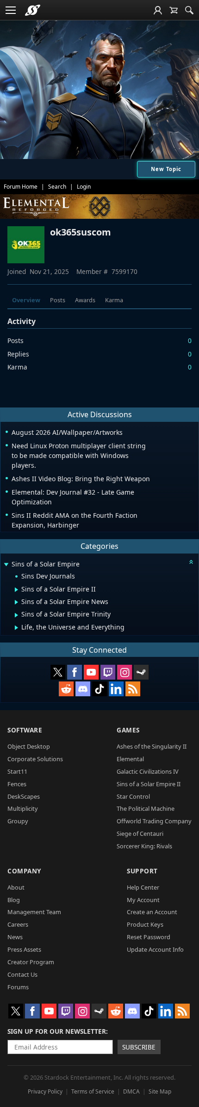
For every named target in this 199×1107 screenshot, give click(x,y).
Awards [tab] (85, 300)
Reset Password (148, 937)
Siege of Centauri (140, 833)
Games (128, 729)
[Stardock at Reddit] (66, 689)
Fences (16, 784)
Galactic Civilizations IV (148, 771)
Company (24, 870)
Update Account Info (155, 949)
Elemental (130, 759)
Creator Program (30, 962)
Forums (18, 987)
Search (57, 187)
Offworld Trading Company (154, 821)
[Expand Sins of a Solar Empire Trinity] (16, 615)
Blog (13, 900)
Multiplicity (22, 808)
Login (84, 187)
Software (24, 729)
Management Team (34, 912)
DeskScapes (23, 796)
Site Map (160, 1091)
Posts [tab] (57, 300)
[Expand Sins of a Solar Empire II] (16, 589)
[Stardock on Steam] (141, 672)
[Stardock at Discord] (83, 689)
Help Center (143, 887)
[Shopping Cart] (173, 10)
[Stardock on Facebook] (74, 672)
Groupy (17, 821)
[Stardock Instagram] (124, 672)
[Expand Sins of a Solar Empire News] (16, 602)
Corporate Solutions (35, 759)
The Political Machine (145, 808)
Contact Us (22, 974)
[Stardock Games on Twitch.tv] (108, 672)
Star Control (133, 796)
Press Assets (24, 949)
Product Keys (145, 924)
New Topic (166, 168)
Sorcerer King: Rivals (144, 846)
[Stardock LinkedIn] (116, 689)
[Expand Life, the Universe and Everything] (16, 627)
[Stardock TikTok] (99, 689)
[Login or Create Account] (158, 10)
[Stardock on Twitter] (58, 672)
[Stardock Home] (32, 10)
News (15, 937)
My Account (143, 900)
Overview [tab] (26, 300)
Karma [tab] (114, 300)
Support (142, 870)
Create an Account (152, 912)
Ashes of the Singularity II (152, 746)
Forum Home (20, 187)
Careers (17, 924)
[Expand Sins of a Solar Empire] (6, 564)
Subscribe (138, 1047)
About (16, 887)
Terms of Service (92, 1091)
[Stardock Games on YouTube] (91, 672)
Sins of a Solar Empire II (148, 784)
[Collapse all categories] (191, 561)
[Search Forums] (189, 10)
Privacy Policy (45, 1091)
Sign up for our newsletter (56, 1031)
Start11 (17, 771)
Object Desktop (28, 746)
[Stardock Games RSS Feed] (132, 689)
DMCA (131, 1091)
